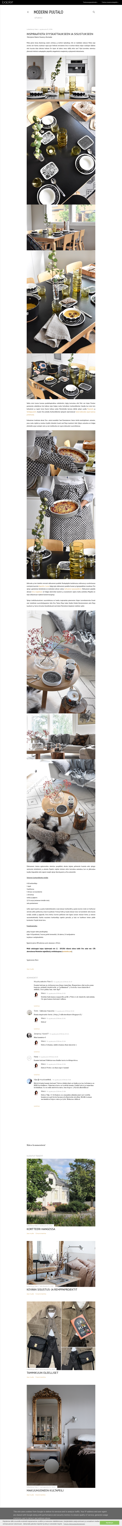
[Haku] (93, 11)
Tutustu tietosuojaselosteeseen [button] (74, 1524)
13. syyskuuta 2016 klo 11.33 (62, 1080)
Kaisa (36, 1057)
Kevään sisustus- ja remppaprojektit (52, 1289)
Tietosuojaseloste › (90, 2)
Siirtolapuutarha (31, 412)
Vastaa (37, 1006)
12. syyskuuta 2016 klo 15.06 (64, 1011)
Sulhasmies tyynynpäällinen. (73, 589)
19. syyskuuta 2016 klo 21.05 (56, 993)
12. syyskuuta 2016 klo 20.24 (59, 1034)
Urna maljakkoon (37, 592)
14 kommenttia (41, 1294)
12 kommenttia (41, 1233)
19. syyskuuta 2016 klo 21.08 (56, 1091)
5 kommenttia (40, 1495)
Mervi (43, 993)
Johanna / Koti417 (41, 1034)
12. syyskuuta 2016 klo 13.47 (62, 982)
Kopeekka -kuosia (44, 586)
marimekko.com (67, 951)
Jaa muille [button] (30, 969)
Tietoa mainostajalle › (110, 2)
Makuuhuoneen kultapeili (45, 1490)
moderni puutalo (48, 12)
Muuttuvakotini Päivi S (43, 982)
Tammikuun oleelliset (42, 1373)
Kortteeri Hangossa (41, 1229)
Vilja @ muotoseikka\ (43, 1080)
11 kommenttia (41, 1377)
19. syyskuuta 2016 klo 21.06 (56, 1041)
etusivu (38, 18)
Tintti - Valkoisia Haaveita (44, 1011)
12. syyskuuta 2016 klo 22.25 (48, 1057)
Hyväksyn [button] (109, 1522)
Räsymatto (90, 409)
